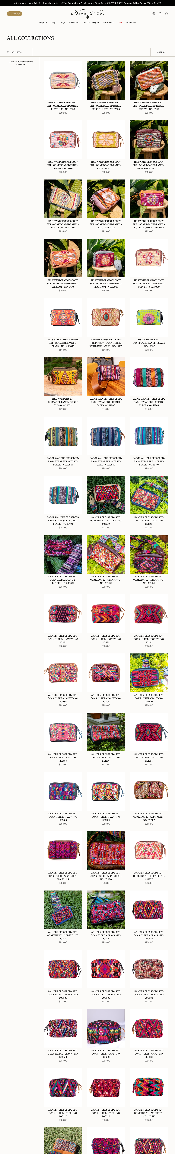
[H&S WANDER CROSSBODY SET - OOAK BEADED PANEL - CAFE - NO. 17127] (106, 139)
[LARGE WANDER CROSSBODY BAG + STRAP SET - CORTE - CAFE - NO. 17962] (106, 436)
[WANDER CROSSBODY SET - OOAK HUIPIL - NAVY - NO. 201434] (149, 732)
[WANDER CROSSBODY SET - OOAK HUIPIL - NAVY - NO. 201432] (106, 791)
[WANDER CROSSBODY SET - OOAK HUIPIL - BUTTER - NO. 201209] (106, 495)
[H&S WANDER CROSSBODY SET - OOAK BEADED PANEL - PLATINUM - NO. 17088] (106, 258)
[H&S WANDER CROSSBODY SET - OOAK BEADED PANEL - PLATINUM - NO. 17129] (63, 80)
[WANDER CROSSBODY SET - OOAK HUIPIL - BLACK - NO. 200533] (149, 969)
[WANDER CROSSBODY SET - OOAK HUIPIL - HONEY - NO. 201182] (106, 613)
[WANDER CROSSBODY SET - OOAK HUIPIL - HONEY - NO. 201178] (106, 672)
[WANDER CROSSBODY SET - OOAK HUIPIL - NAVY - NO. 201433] (63, 791)
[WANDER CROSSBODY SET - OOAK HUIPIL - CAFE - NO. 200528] (106, 1028)
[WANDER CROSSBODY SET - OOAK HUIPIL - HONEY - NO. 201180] (63, 672)
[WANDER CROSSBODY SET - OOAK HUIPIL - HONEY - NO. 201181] (149, 613)
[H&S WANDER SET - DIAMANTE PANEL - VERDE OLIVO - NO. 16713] (63, 376)
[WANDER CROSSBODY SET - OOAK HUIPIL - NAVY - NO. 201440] (149, 672)
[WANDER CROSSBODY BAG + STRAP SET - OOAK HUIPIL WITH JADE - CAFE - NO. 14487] (106, 317)
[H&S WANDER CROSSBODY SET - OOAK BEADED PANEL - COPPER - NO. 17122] (63, 139)
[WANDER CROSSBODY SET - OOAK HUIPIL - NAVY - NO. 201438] (63, 732)
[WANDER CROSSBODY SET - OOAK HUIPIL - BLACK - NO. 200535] (106, 969)
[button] (54, 22)
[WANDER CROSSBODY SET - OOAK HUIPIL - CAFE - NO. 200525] (63, 1087)
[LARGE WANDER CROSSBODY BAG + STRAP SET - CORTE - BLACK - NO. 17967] (63, 436)
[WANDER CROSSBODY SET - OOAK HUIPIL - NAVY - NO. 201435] (149, 495)
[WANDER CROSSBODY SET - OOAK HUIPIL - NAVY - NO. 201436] (106, 732)
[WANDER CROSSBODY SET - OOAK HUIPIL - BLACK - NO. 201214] (106, 910)
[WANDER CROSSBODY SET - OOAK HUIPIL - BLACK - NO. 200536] (63, 969)
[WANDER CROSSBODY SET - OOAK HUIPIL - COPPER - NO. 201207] (149, 850)
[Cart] (166, 14)
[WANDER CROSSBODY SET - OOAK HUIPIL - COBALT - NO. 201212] (63, 910)
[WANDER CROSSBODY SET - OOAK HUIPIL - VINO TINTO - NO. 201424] (149, 554)
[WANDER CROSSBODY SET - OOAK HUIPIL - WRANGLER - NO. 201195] (63, 850)
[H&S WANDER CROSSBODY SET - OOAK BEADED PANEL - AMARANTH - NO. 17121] (149, 139)
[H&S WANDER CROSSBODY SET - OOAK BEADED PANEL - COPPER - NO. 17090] (149, 258)
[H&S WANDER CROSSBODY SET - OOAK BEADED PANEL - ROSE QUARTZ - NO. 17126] (106, 80)
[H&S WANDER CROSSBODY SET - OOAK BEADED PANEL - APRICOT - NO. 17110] (63, 258)
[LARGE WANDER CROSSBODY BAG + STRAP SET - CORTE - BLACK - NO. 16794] (63, 495)
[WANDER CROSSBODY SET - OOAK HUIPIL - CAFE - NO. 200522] (106, 1087)
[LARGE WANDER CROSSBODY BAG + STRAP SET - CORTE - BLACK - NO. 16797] (149, 436)
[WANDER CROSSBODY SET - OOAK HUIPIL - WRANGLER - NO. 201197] (149, 791)
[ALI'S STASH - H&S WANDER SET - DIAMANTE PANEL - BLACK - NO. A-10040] (63, 317)
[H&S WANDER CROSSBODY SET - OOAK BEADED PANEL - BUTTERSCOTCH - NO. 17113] (149, 198)
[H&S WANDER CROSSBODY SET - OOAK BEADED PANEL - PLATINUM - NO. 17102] (63, 198)
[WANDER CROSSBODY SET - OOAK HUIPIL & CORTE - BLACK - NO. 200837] (63, 554)
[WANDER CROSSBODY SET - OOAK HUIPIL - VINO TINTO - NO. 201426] (106, 554)
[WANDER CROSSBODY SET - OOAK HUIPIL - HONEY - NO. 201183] (63, 613)
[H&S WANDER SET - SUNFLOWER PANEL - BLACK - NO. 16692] (149, 317)
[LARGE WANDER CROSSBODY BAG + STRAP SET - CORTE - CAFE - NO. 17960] (106, 376)
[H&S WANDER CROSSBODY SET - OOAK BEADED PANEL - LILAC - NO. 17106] (106, 198)
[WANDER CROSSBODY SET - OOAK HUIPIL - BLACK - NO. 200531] (63, 1028)
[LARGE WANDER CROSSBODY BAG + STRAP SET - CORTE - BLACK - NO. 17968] (149, 376)
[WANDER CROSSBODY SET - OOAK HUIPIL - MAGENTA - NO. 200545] (149, 1087)
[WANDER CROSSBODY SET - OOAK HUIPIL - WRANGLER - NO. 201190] (106, 850)
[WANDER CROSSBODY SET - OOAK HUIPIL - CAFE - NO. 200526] (149, 1028)
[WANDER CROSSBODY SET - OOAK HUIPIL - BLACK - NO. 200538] (149, 910)
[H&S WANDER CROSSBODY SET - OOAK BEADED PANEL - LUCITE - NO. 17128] (149, 80)
